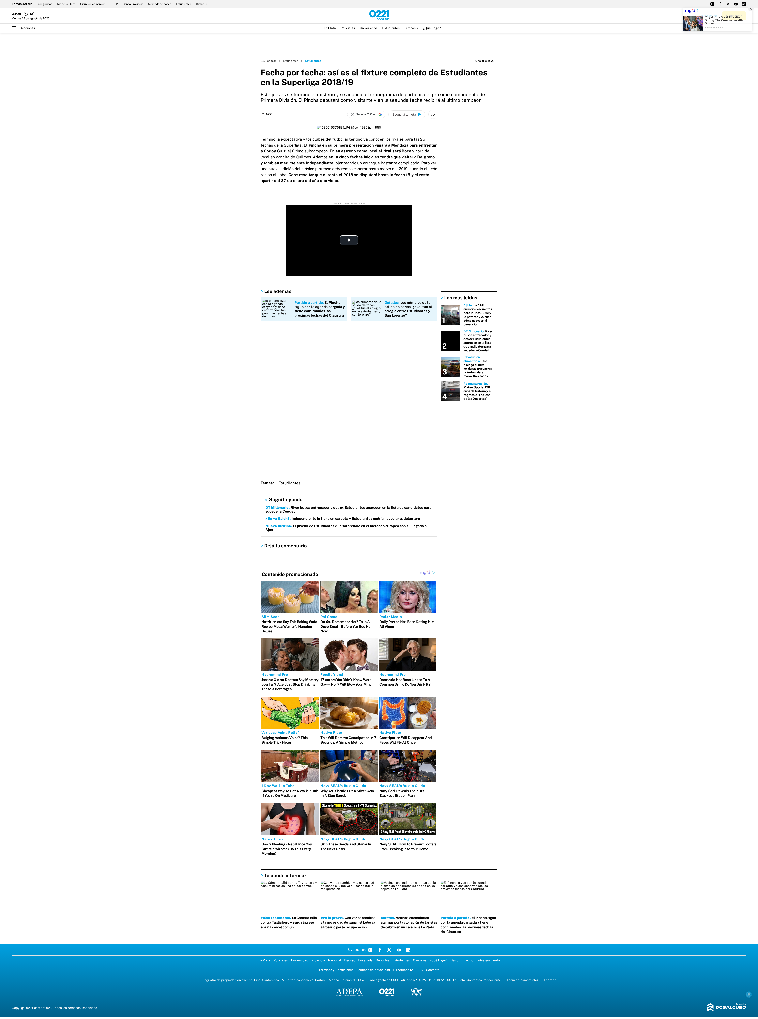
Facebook (379, 950)
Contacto (432, 970)
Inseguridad (44, 4)
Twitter (389, 950)
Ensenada (365, 960)
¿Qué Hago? (432, 28)
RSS (419, 970)
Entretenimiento (488, 960)
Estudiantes (183, 4)
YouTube (398, 950)
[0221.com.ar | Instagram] (712, 4)
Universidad (368, 28)
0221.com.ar (268, 60)
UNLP (114, 4)
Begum (456, 960)
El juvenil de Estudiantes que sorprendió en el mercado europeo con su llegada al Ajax (346, 528)
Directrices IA (403, 970)
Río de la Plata (66, 4)
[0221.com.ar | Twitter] (728, 4)
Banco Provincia (133, 4)
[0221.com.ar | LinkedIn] (743, 4)
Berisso (349, 960)
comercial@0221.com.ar (538, 980)
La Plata (330, 28)
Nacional (334, 960)
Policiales (348, 28)
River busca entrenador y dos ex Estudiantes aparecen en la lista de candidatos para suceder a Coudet (348, 509)
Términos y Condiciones (336, 970)
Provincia (318, 960)
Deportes (382, 960)
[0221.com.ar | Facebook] (720, 4)
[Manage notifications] (749, 994)
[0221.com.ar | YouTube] (736, 4)
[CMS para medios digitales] (726, 1007)
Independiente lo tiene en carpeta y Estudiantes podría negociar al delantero (342, 518)
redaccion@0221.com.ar (501, 980)
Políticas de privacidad (373, 970)
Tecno (468, 960)
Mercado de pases (159, 4)
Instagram (370, 950)
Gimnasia (202, 4)
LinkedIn (408, 950)
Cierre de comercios (92, 4)
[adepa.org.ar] (349, 992)
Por (267, 114)
